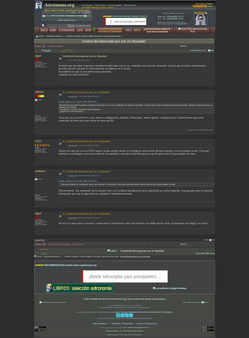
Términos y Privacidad (121, 323)
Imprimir (183, 46)
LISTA (80, 30)
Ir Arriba (206, 240)
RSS (192, 31)
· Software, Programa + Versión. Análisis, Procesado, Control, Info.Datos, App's (93, 36)
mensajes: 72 (39, 65)
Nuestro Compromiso (146, 323)
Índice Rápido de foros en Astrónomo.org (105, 299)
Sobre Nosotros (99, 323)
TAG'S (88, 30)
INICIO (44, 30)
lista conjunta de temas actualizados (146, 299)
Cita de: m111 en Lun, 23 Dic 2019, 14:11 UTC (78, 181)
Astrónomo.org (58, 5)
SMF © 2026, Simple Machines (133, 331)
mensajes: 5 (39, 198)
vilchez (39, 91)
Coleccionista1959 (181, 24)
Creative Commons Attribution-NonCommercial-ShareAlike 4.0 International (142, 312)
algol (38, 55)
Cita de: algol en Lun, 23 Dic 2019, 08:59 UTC (78, 102)
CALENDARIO (66, 30)
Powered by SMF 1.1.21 (113, 331)
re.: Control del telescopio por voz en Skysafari (86, 92)
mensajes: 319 (40, 150)
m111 (38, 140)
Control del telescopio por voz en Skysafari (114, 41)
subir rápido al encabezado (56, 302)
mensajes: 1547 (40, 119)
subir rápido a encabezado (192, 302)
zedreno (40, 171)
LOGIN (52, 30)
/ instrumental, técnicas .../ (55, 36)
